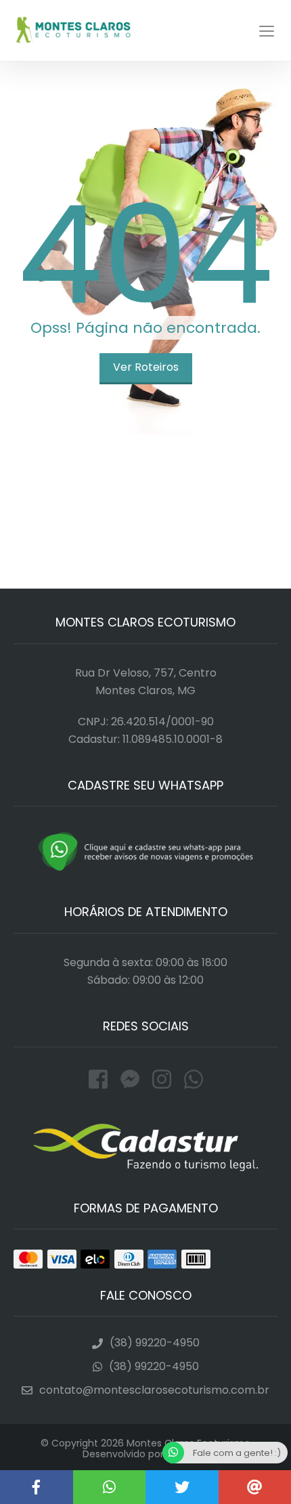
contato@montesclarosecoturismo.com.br (154, 1390)
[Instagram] (164, 1079)
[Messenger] (133, 1079)
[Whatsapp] (193, 1079)
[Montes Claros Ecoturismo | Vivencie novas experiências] (109, 1487)
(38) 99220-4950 (155, 1343)
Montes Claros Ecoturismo (73, 30)
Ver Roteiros (146, 367)
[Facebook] (101, 1079)
